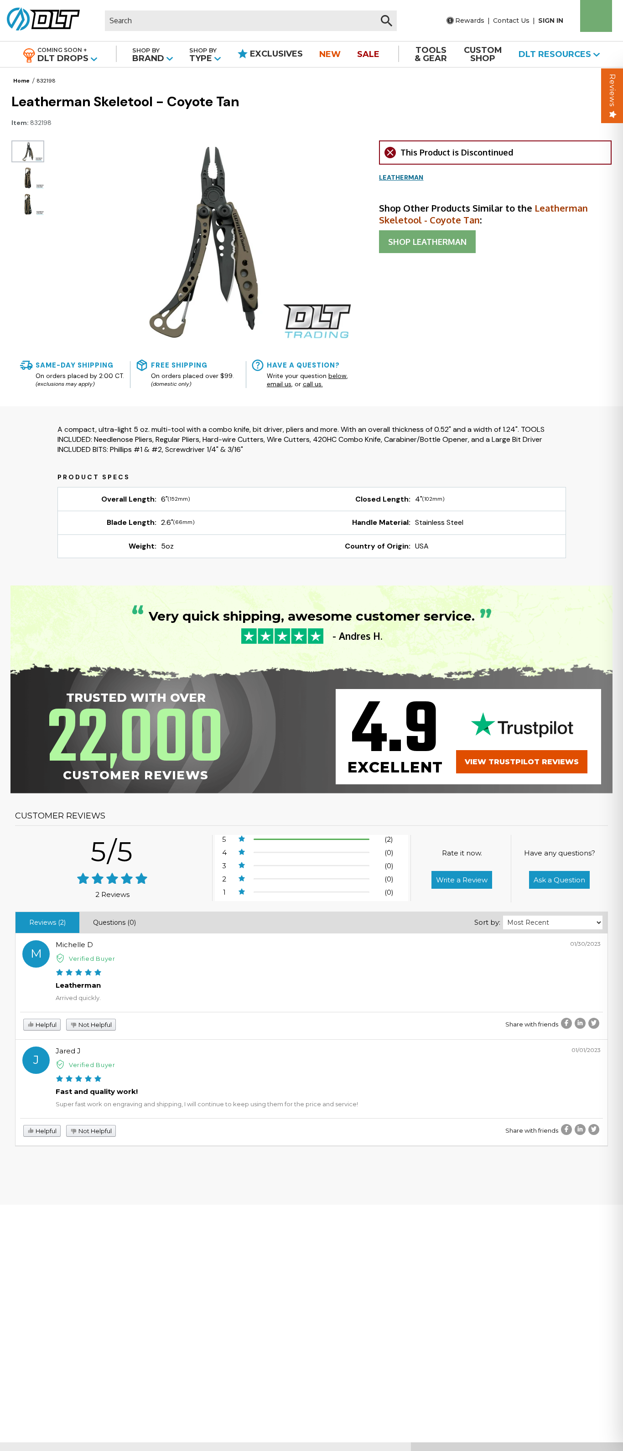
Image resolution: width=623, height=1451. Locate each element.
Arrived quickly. (78, 997)
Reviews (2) (47, 922)
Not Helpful (94, 1024)
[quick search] (386, 20)
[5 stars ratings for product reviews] (112, 879)
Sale (368, 54)
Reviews (612, 90)
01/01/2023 (586, 1050)
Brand (149, 55)
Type (203, 55)
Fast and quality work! (97, 1091)
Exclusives (275, 54)
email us (279, 384)
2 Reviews (112, 894)
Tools (431, 54)
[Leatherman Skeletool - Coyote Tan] (27, 151)
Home (21, 80)
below (337, 376)
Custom (483, 54)
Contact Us (511, 20)
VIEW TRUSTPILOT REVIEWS (522, 761)
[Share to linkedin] (580, 1023)
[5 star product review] (79, 973)
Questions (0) (114, 922)
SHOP (427, 242)
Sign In (550, 20)
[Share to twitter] (593, 1023)
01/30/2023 (585, 943)
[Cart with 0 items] (596, 16)
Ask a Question (559, 880)
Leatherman (78, 985)
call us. (313, 384)
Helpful (45, 1024)
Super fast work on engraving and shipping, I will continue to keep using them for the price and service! (207, 1104)
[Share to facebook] (566, 1023)
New (330, 54)
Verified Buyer (92, 958)
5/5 (112, 851)
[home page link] (40, 20)
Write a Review (462, 880)
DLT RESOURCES (556, 54)
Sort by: (487, 922)
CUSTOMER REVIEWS (60, 816)
